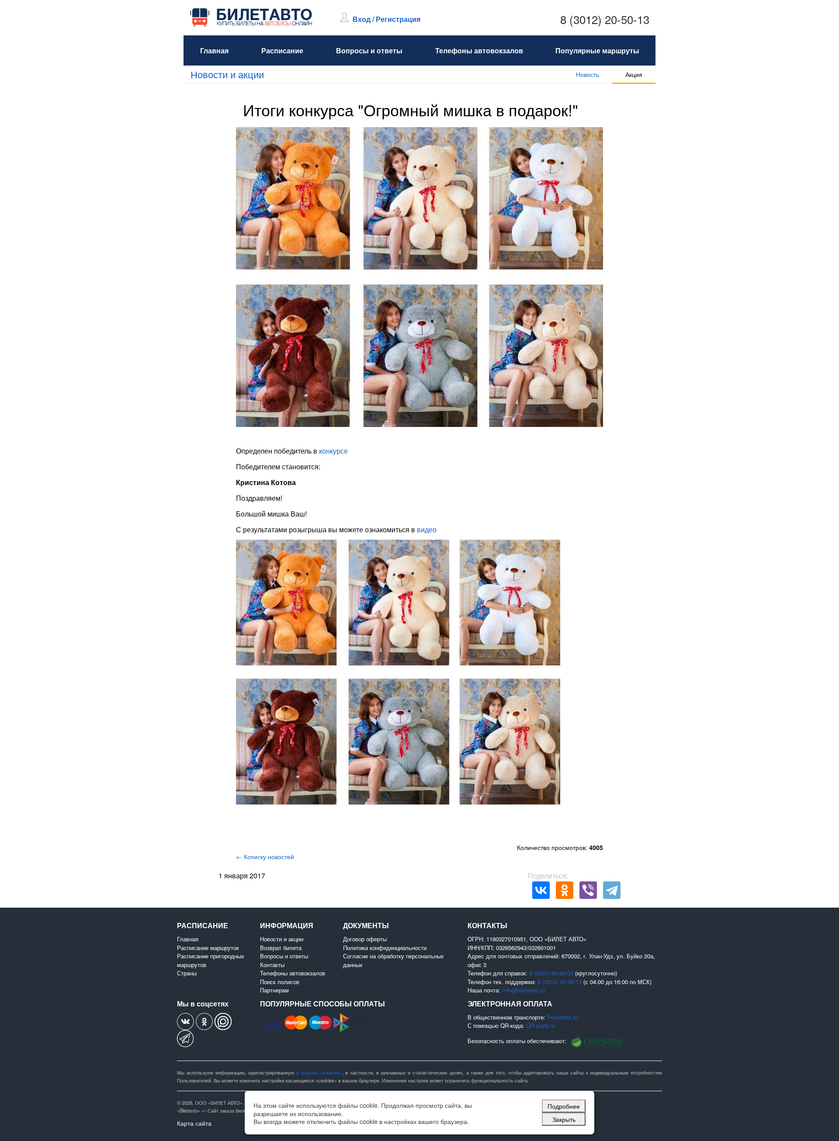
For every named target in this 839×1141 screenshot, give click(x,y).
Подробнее (564, 1105)
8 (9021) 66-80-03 (551, 973)
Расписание (282, 50)
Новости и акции (227, 74)
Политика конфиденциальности (384, 947)
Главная (214, 50)
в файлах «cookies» (319, 1072)
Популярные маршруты (597, 50)
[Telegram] (612, 890)
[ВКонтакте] (541, 890)
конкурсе (333, 451)
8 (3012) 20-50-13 (604, 19)
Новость (587, 74)
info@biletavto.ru (523, 990)
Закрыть (564, 1119)
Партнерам (274, 990)
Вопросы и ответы (369, 50)
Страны (187, 973)
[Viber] (588, 890)
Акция (633, 74)
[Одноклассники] (564, 890)
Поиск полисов (279, 982)
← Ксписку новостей (265, 856)
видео (427, 529)
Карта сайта (194, 1123)
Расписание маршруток (208, 947)
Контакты (272, 965)
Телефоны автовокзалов (479, 50)
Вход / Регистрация (386, 19)
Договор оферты (365, 939)
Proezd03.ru (562, 1017)
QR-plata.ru (540, 1025)
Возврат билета (281, 947)
